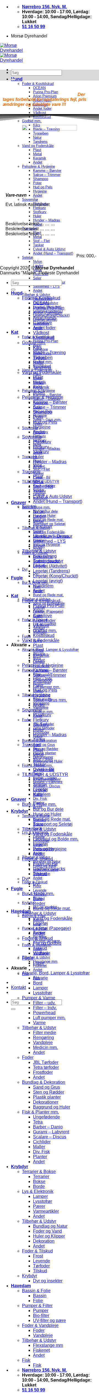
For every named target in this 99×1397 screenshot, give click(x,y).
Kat (14, 332)
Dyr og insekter (47, 1280)
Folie (38, 1300)
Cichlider (42, 1141)
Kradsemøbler (47, 779)
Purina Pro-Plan (48, 308)
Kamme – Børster (50, 402)
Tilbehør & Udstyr (36, 295)
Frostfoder (43, 1072)
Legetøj (40, 789)
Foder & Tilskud (37, 859)
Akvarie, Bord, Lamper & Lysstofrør (50, 649)
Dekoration (43, 1241)
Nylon (39, 511)
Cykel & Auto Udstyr (52, 496)
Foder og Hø (45, 863)
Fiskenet (41, 1350)
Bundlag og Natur (50, 1226)
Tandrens (42, 367)
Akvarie (40, 978)
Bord (37, 983)
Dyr (25, 569)
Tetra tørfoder (43, 728)
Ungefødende (46, 1117)
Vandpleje (43, 1042)
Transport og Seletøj (53, 824)
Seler (37, 278)
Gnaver (18, 502)
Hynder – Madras (50, 461)
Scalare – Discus (49, 1136)
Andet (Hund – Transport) (57, 501)
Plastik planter (44, 753)
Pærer (39, 1206)
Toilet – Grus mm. (50, 700)
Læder (39, 516)
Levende (39, 890)
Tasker (39, 491)
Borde (39, 1186)
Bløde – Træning (49, 352)
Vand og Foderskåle (49, 532)
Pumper (40, 1310)
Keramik (41, 387)
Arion (38, 610)
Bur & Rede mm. (38, 893)
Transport (31, 471)
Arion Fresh (44, 317)
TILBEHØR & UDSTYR (45, 774)
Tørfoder (41, 1266)
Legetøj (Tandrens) (51, 571)
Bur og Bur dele (45, 511)
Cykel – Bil (43, 769)
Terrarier (41, 1176)
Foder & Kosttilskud (38, 84)
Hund (17, 79)
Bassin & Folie (36, 1290)
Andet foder (44, 327)
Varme (39, 1022)
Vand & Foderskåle (40, 640)
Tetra (38, 1122)
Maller (39, 1146)
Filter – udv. (44, 1002)
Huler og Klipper (49, 1236)
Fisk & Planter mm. (40, 1112)
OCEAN (41, 303)
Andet (37, 290)
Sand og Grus (44, 745)
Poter (38, 417)
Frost (38, 1256)
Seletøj (29, 506)
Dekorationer (45, 1102)
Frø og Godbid (47, 943)
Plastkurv (42, 442)
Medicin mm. (43, 712)
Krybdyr (19, 811)
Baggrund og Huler (51, 1107)
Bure (37, 898)
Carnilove (42, 322)
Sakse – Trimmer (49, 407)
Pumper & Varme (38, 997)
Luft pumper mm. (46, 687)
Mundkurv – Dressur (52, 536)
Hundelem (43, 586)
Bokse (39, 1181)
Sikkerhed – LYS (46, 286)
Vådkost (41, 332)
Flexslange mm (45, 961)
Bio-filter (41, 1315)
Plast (38, 377)
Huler (38, 456)
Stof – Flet (43, 486)
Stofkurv (41, 451)
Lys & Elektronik (37, 1191)
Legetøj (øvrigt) (48, 581)
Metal (38, 382)
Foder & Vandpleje (40, 1325)
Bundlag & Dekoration (43, 1082)
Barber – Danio (48, 1127)
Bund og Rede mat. (48, 520)
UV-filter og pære (49, 1320)
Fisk (26, 1360)
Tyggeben (43, 357)
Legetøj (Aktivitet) (50, 566)
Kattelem (41, 794)
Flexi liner (42, 526)
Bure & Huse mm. (36, 507)
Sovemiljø (32, 437)
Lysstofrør (42, 993)
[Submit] (13, 1009)
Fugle (17, 578)
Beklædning (45, 556)
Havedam (21, 911)
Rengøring (43, 1037)
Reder (39, 903)
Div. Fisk (40, 798)
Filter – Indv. (45, 1007)
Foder (26, 720)
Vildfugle (41, 953)
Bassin (39, 1295)
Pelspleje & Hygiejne (42, 397)
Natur (38, 362)
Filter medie (44, 1032)
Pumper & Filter (37, 1305)
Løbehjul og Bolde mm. (55, 839)
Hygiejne (42, 427)
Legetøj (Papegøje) (48, 611)
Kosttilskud (43, 337)
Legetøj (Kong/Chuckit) (55, 576)
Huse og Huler (47, 814)
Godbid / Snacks (49, 868)
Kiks (37, 347)
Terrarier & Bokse (39, 1171)
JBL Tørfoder (45, 1062)
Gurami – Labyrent (51, 1132)
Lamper (40, 988)
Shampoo (42, 412)
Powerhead (44, 1012)
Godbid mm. (34, 342)
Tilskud (40, 873)
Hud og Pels (45, 422)
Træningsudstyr (48, 561)
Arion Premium (47, 313)
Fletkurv (41, 447)
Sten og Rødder (45, 749)
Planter (40, 1156)
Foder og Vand (47, 1231)
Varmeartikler (46, 1211)
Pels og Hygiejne (46, 544)
